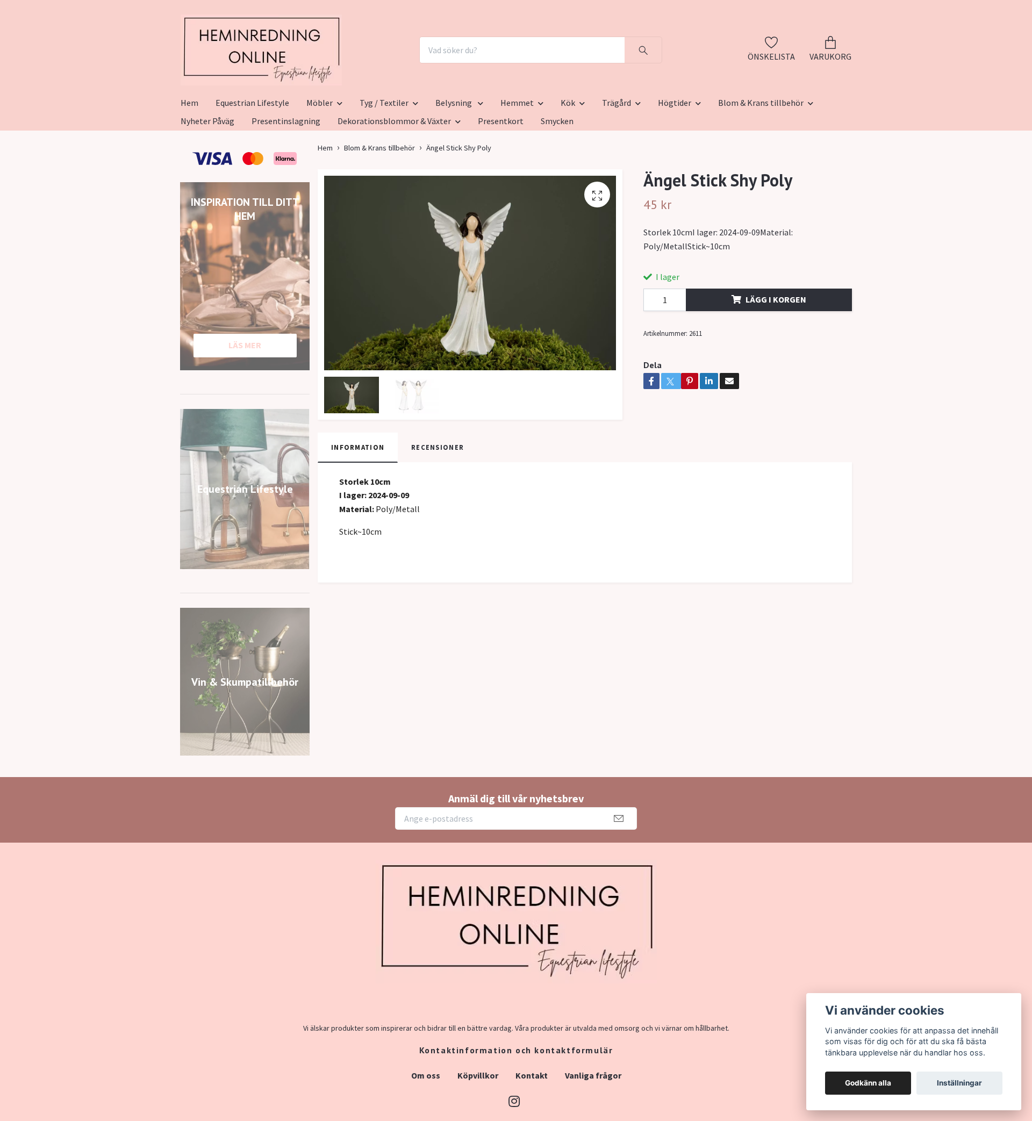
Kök (568, 155)
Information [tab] (357, 499)
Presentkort (501, 173)
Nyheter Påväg (207, 173)
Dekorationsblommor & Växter (394, 173)
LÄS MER (244, 397)
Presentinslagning (286, 173)
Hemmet (517, 155)
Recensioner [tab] (437, 499)
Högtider (674, 155)
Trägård (616, 155)
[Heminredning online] (321, 76)
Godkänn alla (868, 1083)
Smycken (557, 173)
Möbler (319, 155)
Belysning (454, 155)
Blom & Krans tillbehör (761, 155)
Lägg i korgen (776, 352)
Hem (189, 155)
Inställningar (959, 1083)
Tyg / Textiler (384, 155)
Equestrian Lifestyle (252, 155)
